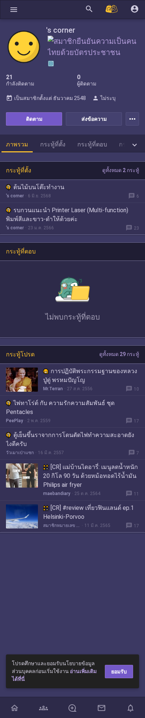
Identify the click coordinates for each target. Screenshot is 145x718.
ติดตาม (34, 119)
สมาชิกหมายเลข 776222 (61, 525)
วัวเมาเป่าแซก (20, 452)
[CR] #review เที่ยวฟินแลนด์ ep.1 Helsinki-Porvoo (88, 512)
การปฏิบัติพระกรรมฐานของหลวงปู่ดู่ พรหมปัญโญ (90, 376)
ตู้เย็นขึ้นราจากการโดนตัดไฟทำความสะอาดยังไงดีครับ (70, 439)
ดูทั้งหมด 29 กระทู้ (119, 354)
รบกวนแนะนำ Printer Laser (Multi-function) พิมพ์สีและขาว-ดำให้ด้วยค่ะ (67, 215)
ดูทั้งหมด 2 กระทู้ (120, 170)
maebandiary (56, 493)
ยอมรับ (119, 672)
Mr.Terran (53, 388)
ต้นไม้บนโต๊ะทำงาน (38, 187)
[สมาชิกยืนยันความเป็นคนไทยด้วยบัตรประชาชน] (94, 51)
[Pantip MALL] (112, 9)
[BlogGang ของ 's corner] (51, 63)
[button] (13, 9)
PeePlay (14, 420)
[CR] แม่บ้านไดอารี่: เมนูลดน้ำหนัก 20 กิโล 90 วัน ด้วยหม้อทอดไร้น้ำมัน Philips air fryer (90, 475)
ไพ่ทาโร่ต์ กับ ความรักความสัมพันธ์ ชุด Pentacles (60, 407)
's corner (15, 195)
